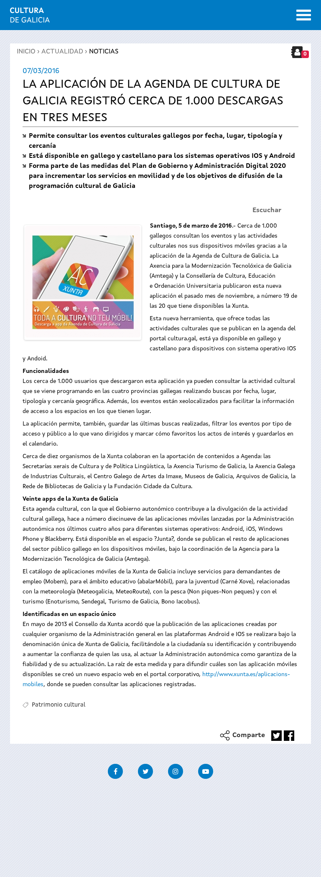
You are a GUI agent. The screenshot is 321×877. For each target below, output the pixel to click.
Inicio (26, 51)
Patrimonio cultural (58, 705)
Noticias (103, 51)
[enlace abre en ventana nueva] (276, 735)
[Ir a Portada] (30, 17)
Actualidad (62, 51)
